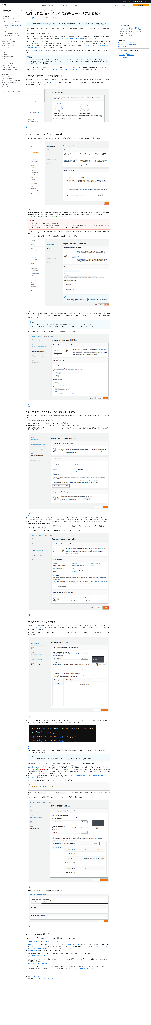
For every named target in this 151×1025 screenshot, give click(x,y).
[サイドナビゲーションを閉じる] (21, 10)
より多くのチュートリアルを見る (37, 963)
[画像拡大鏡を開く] (27, 127)
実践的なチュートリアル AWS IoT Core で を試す (76, 38)
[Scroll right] (80, 5)
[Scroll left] (41, 5)
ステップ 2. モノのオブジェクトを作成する (41, 627)
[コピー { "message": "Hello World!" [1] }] (108, 784)
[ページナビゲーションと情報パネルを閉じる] (148, 23)
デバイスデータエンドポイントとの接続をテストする (67, 69)
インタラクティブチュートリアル (37, 956)
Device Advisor (32, 950)
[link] (49, 10)
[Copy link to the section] (24, 75)
